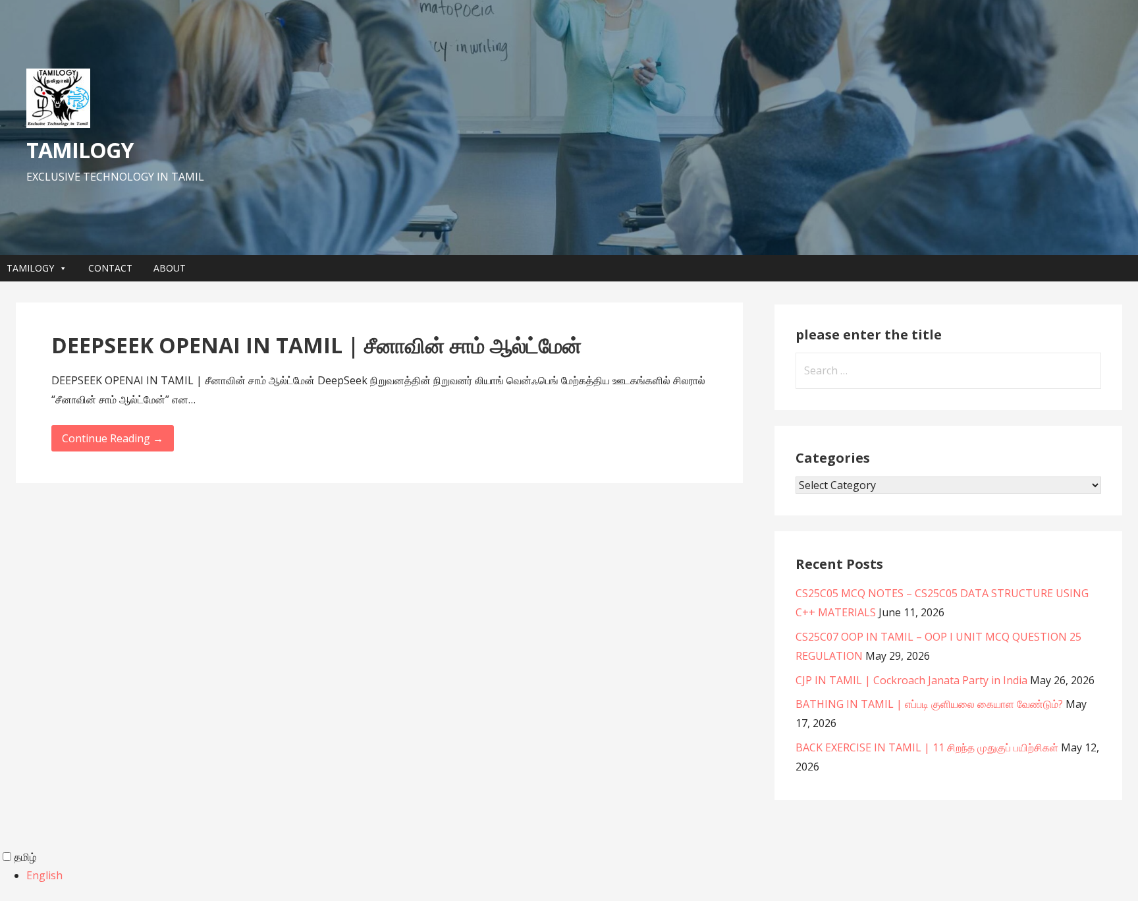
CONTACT (110, 268)
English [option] (44, 875)
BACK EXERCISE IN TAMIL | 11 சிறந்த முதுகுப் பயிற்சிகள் (927, 747)
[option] (582, 875)
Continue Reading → (112, 438)
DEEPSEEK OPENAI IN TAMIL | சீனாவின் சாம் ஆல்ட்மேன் (316, 345)
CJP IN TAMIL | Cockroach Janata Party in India (911, 680)
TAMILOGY (79, 150)
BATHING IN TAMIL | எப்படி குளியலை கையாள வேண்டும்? (929, 704)
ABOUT (169, 268)
